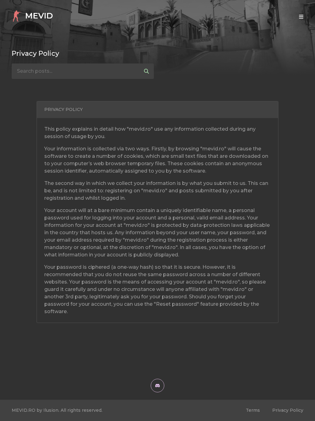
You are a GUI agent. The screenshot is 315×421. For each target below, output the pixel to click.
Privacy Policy (287, 410)
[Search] (146, 71)
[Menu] (301, 16)
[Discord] (157, 385)
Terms (253, 410)
